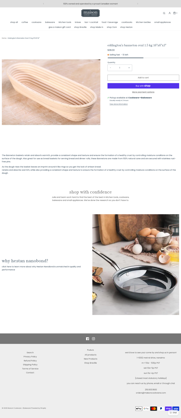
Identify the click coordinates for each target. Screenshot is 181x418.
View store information (119, 104)
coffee (25, 22)
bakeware (50, 22)
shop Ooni (112, 27)
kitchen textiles (143, 22)
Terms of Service (30, 368)
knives (78, 22)
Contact (30, 372)
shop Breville (80, 27)
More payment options (143, 92)
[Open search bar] (164, 13)
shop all (14, 22)
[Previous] (43, 3)
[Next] (137, 3)
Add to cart (143, 77)
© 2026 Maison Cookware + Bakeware (16, 408)
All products (90, 354)
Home (4, 38)
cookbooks (127, 22)
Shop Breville (90, 362)
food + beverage (110, 22)
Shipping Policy (30, 364)
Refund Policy (30, 360)
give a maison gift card (60, 27)
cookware (36, 22)
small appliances (162, 22)
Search (30, 352)
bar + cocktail (91, 22)
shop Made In (96, 27)
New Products (90, 358)
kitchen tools (65, 22)
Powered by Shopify (39, 408)
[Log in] (169, 13)
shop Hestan (126, 27)
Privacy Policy (30, 356)
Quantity (111, 62)
